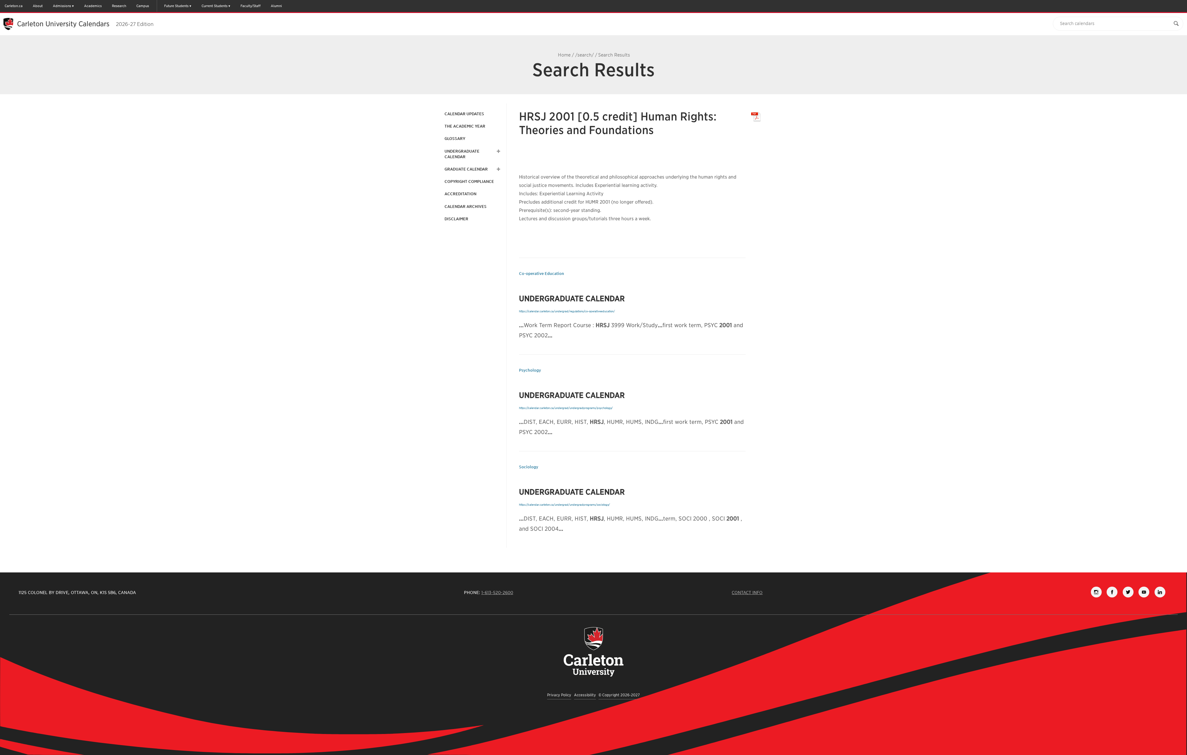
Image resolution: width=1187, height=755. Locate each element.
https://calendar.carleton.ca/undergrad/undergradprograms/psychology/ (566, 408)
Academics (93, 6)
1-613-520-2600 (497, 592)
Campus (142, 6)
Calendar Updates (464, 114)
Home (564, 55)
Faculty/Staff (250, 6)
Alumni (276, 6)
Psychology (530, 370)
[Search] (1176, 24)
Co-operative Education (541, 273)
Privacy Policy (559, 695)
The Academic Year (465, 126)
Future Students (176, 6)
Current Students (215, 6)
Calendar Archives (466, 206)
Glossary (455, 138)
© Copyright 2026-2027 (619, 695)
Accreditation (460, 194)
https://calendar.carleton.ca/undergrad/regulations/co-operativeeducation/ (567, 311)
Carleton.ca (14, 6)
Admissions (62, 6)
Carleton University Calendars (85, 24)
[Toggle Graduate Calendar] (497, 169)
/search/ (584, 55)
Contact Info (747, 592)
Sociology (528, 467)
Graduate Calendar (466, 169)
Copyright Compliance (469, 181)
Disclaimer (456, 219)
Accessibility (585, 695)
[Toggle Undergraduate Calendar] (497, 151)
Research (119, 6)
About (38, 6)
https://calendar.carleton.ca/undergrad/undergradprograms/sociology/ (564, 504)
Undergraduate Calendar (462, 154)
